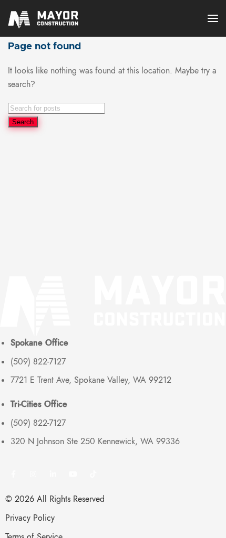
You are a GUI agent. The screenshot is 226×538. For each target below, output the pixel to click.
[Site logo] (47, 18)
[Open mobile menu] (212, 18)
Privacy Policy (30, 518)
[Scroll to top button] (209, 521)
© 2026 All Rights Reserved (55, 499)
